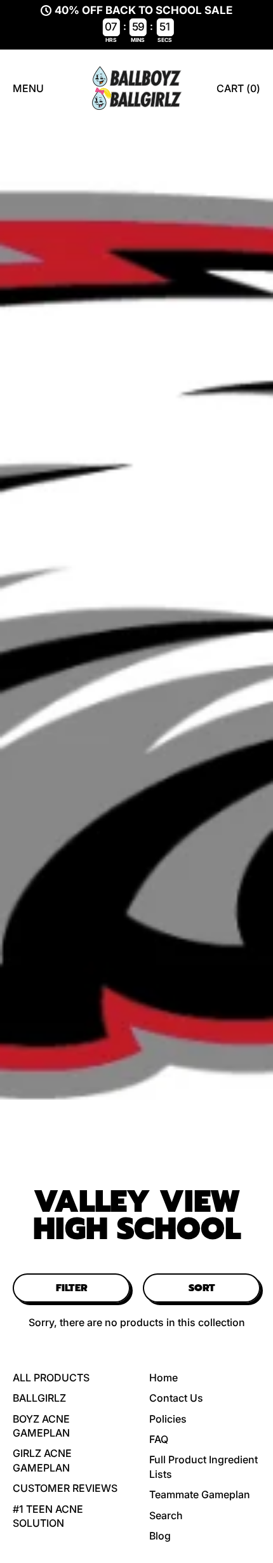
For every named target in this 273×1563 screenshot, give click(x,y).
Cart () (238, 92)
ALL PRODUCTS (51, 1377)
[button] (71, 1288)
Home (163, 1377)
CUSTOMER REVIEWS (65, 1488)
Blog (160, 1535)
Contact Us (176, 1398)
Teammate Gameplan (199, 1494)
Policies (168, 1418)
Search (166, 1515)
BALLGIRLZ (39, 1398)
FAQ (158, 1439)
